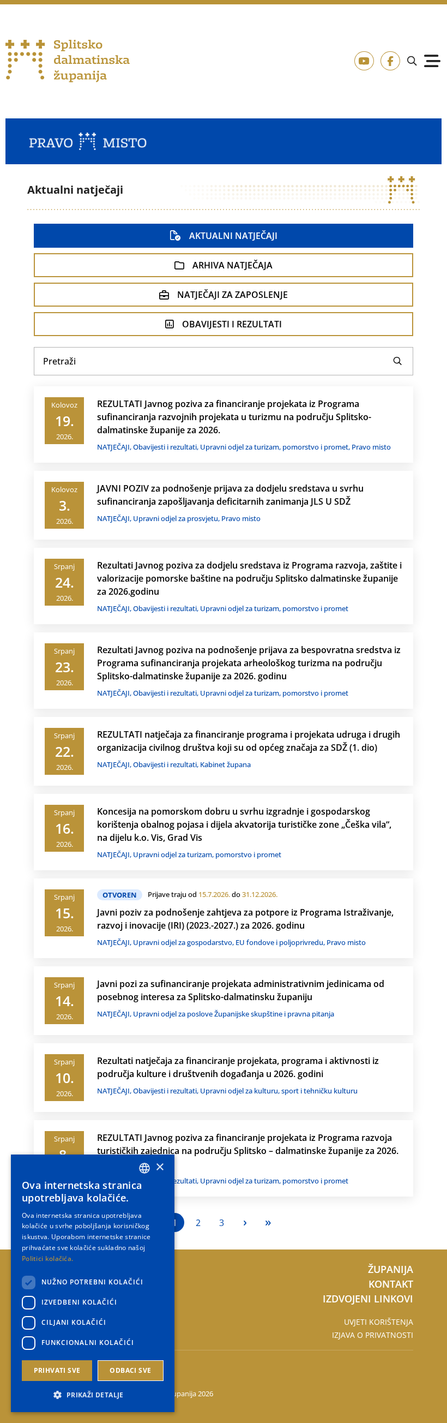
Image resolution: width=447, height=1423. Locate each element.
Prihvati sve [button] (57, 1370)
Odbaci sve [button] (130, 1370)
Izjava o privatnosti (372, 1335)
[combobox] (144, 1168)
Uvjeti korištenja (378, 1322)
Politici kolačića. (47, 1258)
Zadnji (268, 1222)
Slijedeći (245, 1222)
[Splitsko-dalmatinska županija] (67, 61)
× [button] (159, 1167)
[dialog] (92, 1283)
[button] (93, 1394)
